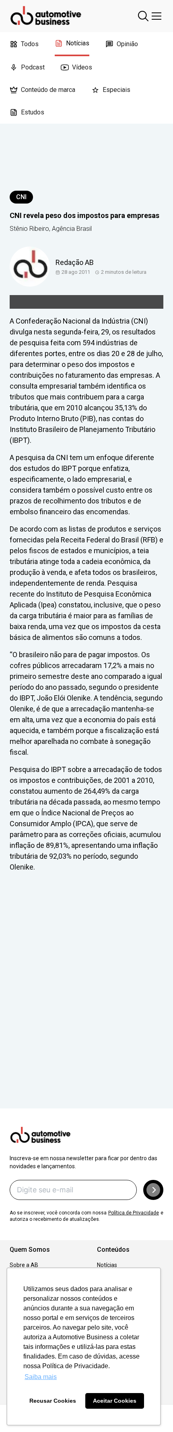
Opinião (127, 44)
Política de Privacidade (133, 1213)
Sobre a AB (24, 1265)
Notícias (77, 43)
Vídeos (82, 67)
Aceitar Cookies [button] (114, 1400)
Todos (30, 44)
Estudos (32, 112)
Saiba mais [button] (41, 1376)
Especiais (116, 90)
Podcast (33, 67)
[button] (153, 1190)
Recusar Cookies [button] (52, 1400)
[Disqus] (86, 1001)
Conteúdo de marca (48, 90)
